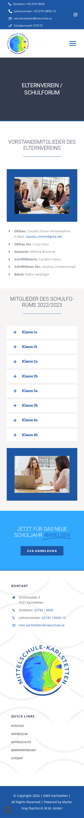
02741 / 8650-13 (54, 618)
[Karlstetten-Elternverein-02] (42, 457)
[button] (42, 332)
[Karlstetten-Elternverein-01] (42, 178)
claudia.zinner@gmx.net (44, 236)
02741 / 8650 (43, 610)
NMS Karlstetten (55, 795)
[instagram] (75, 14)
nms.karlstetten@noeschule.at (42, 625)
